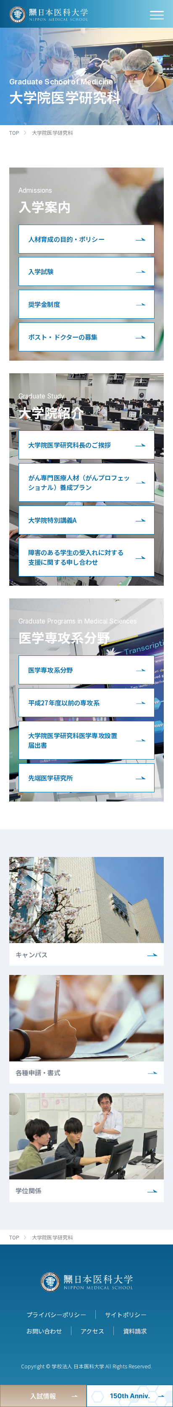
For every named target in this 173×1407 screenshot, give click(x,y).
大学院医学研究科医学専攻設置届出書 (72, 740)
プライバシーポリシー (56, 1314)
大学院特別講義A (52, 519)
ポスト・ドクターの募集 (63, 336)
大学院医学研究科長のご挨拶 (69, 444)
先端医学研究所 (50, 777)
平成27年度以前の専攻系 (64, 702)
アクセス (92, 1330)
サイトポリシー (126, 1314)
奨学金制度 (44, 304)
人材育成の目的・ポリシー (66, 239)
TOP (14, 132)
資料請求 (135, 1330)
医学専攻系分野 (50, 669)
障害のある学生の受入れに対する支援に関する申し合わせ (75, 557)
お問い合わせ (44, 1330)
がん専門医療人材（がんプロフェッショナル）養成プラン (79, 482)
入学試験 (41, 271)
